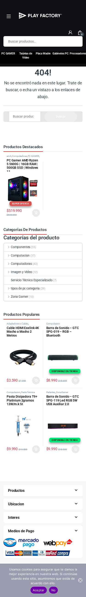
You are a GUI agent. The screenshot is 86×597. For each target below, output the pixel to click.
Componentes (20, 247)
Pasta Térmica (28, 392)
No (53, 590)
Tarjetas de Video (25, 55)
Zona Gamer (19, 296)
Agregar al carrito (34, 380)
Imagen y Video (21, 272)
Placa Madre (43, 53)
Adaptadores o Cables (17, 323)
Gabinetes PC (61, 53)
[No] (80, 580)
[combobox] (36, 41)
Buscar (76, 41)
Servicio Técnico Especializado (32, 280)
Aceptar (38, 590)
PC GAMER (33, 156)
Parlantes (50, 392)
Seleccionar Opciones (32, 213)
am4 (9, 156)
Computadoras (19, 156)
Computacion (20, 255)
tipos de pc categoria (25, 288)
